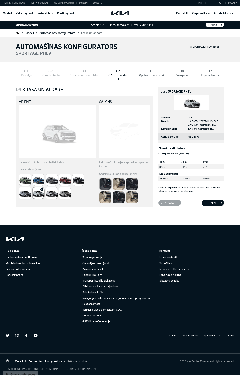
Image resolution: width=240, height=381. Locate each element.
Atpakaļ (170, 202)
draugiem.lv (17, 335)
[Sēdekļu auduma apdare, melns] (105, 184)
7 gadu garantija (92, 257)
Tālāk (213, 202)
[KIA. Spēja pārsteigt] (15, 238)
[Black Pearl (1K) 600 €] (78, 180)
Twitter (7, 335)
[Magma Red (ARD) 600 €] (65, 180)
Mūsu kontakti (168, 257)
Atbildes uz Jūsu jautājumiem (100, 286)
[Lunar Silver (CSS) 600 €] (25, 193)
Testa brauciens (39, 3)
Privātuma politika (170, 274)
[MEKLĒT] (220, 3)
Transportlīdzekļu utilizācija (98, 280)
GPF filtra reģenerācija (96, 321)
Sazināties (165, 263)
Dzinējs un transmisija (84, 75)
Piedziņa (26, 75)
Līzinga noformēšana (18, 268)
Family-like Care (92, 274)
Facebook (26, 335)
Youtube (36, 335)
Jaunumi (83, 3)
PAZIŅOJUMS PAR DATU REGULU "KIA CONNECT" (34, 368)
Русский (232, 3)
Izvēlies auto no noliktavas (21, 257)
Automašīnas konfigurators (57, 33)
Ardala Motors (223, 13)
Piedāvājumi (65, 13)
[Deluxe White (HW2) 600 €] (52, 193)
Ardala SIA (18, 33)
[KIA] (120, 13)
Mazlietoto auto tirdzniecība (23, 263)
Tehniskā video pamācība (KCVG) (102, 309)
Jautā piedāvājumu (64, 3)
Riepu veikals (201, 13)
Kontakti (182, 13)
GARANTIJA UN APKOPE (82, 368)
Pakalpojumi (24, 13)
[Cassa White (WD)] (38, 193)
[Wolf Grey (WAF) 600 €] (65, 193)
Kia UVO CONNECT (93, 315)
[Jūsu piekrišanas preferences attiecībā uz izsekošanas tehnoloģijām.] (20, 374)
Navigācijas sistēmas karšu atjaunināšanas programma (116, 298)
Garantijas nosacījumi (95, 263)
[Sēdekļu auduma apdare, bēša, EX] (118, 184)
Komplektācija (51, 75)
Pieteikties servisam (14, 3)
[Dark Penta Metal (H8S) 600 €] (52, 180)
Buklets (97, 3)
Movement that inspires (174, 268)
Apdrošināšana (15, 274)
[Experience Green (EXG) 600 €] (25, 180)
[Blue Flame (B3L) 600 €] (38, 180)
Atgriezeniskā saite (212, 335)
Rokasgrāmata (91, 303)
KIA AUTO (174, 335)
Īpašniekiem (45, 13)
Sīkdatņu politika (169, 280)
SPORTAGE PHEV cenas (206, 46)
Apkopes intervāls (93, 268)
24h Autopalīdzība (93, 292)
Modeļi (7, 13)
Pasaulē (230, 335)
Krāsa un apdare (91, 33)
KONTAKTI (213, 24)
